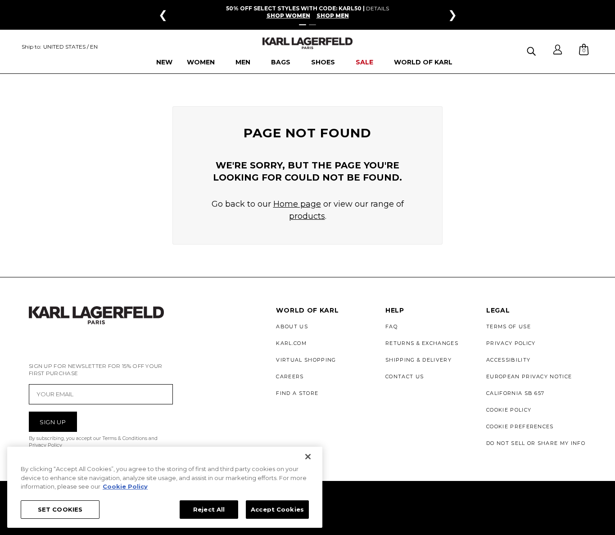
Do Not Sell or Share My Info (535, 443)
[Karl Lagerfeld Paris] (307, 43)
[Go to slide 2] (312, 24)
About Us (292, 326)
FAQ (391, 326)
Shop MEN (333, 16)
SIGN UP (53, 422)
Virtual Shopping (306, 360)
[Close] (308, 457)
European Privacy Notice (529, 376)
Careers (289, 376)
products (307, 216)
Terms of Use (508, 326)
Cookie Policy (508, 410)
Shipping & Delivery (418, 360)
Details (377, 8)
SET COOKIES (60, 508)
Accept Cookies (277, 508)
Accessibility (508, 360)
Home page (297, 204)
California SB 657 (515, 393)
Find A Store (297, 393)
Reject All (209, 508)
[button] (532, 50)
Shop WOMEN (288, 16)
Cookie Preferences (520, 426)
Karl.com (291, 343)
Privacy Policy (510, 343)
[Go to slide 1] (302, 24)
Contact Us (404, 376)
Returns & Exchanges (421, 343)
